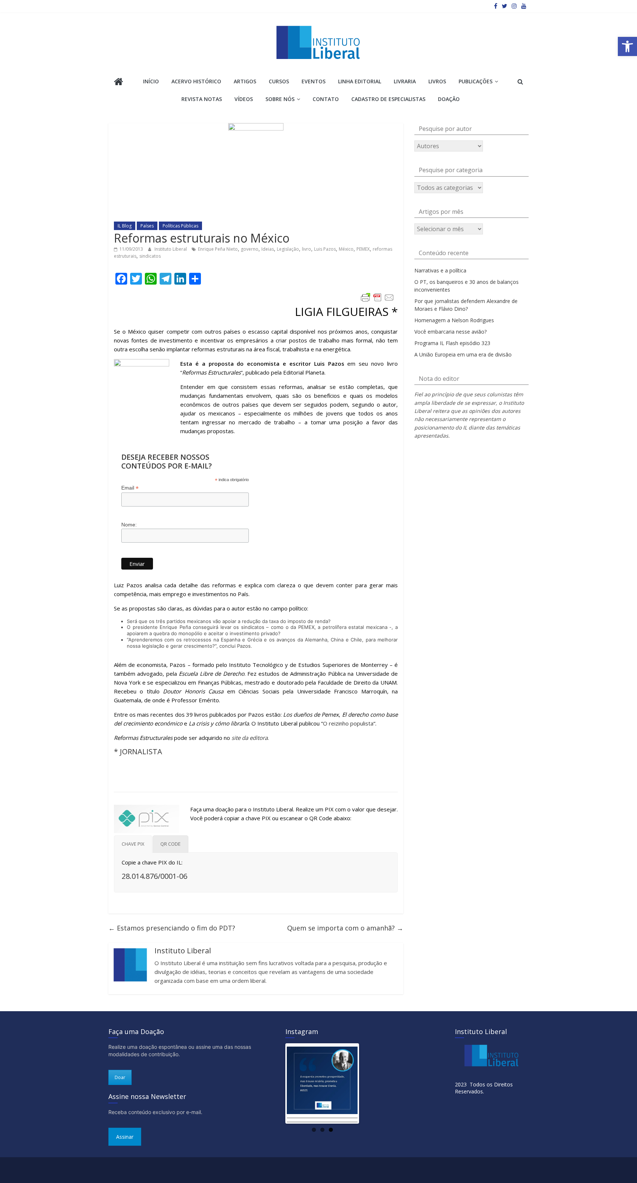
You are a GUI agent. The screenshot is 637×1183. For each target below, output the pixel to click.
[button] (627, 46)
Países (147, 226)
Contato (326, 98)
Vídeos (243, 98)
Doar (120, 1077)
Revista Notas (201, 98)
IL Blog (125, 226)
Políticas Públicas (180, 226)
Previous (275, 1083)
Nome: (129, 525)
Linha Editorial (359, 81)
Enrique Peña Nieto (218, 249)
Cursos (279, 81)
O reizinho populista (348, 723)
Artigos (245, 81)
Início (151, 81)
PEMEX (363, 249)
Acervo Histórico (196, 81)
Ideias (267, 249)
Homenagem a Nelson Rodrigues (454, 320)
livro (306, 249)
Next (368, 1083)
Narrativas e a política (440, 270)
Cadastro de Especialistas (388, 98)
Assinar (124, 1136)
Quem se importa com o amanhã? (345, 927)
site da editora (250, 737)
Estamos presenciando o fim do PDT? (171, 927)
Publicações (475, 81)
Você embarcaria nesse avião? (450, 331)
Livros (437, 81)
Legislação (288, 249)
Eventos (314, 81)
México (346, 249)
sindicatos (150, 256)
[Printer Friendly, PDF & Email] (377, 297)
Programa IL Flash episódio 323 (452, 343)
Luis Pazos (325, 249)
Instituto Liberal (171, 249)
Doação (449, 98)
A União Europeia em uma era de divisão (463, 354)
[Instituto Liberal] (118, 82)
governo (249, 249)
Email (130, 487)
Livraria (405, 81)
